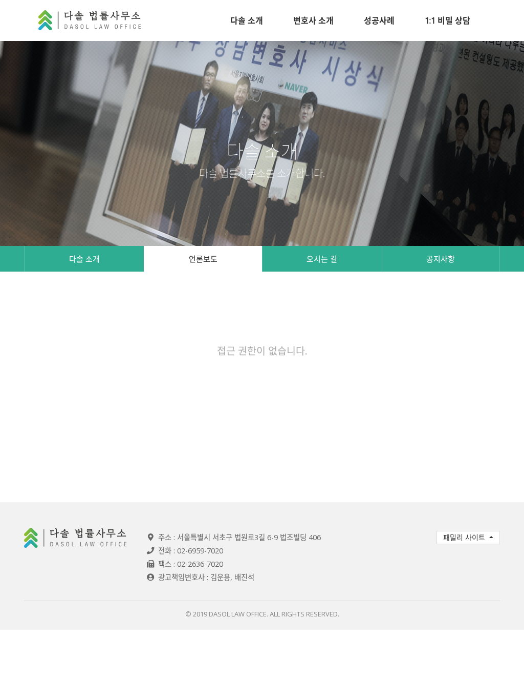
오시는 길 (322, 259)
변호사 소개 (313, 20)
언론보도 (203, 259)
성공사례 (379, 20)
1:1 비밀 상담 (447, 20)
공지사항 (440, 259)
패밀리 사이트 (465, 537)
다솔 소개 (246, 20)
